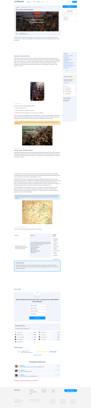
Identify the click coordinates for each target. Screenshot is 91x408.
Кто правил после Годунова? (68, 55)
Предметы (29, 1)
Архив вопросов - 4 (53, 403)
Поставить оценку (53, 351)
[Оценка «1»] (38, 352)
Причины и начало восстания (68, 12)
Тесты (34, 1)
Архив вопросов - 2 (53, 400)
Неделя (65, 82)
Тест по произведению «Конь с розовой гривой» (28, 366)
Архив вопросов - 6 (63, 400)
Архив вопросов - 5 (63, 399)
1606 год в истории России (68, 66)
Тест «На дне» (21, 371)
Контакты (53, 389)
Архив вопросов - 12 (73, 403)
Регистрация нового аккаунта (71, 392)
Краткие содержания (33, 391)
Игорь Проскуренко (68, 91)
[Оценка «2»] (40, 352)
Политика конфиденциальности (34, 400)
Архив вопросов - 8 (63, 403)
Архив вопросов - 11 (73, 402)
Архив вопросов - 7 (63, 402)
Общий (68, 82)
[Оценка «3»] (42, 352)
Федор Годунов (33, 305)
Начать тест (37, 317)
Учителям (53, 391)
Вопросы (38, 1)
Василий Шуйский (34, 310)
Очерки (31, 393)
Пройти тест (69, 6)
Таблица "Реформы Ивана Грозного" (70, 65)
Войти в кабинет (70, 390)
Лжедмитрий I (33, 313)
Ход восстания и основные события (69, 14)
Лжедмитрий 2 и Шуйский (68, 63)
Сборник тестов (44, 389)
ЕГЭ (42, 1)
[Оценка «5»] (46, 352)
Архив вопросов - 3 (53, 402)
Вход (74, 1)
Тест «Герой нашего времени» (24, 376)
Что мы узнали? (66, 16)
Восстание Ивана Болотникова (69, 62)
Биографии (31, 389)
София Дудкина (67, 93)
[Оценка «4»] (44, 352)
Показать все (67, 70)
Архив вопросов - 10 (73, 400)
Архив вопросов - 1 (53, 399)
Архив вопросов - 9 (73, 399)
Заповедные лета (66, 58)
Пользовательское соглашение (34, 399)
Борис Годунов (33, 308)
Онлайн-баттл (44, 391)
